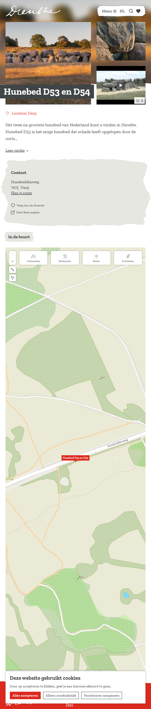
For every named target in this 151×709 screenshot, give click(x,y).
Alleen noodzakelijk (61, 695)
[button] (75, 460)
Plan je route (21, 193)
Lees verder (15, 150)
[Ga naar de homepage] (33, 11)
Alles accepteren (25, 695)
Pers (69, 704)
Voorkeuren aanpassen (102, 695)
